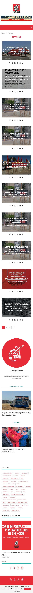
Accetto (28, 589)
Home (3, 33)
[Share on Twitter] (15, 63)
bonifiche (13, 481)
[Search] (31, 27)
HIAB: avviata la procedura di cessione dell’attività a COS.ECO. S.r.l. (16, 79)
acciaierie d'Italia (7, 473)
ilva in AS (18, 491)
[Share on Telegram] (20, 63)
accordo (17, 473)
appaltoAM (5, 478)
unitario (20, 507)
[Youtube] (18, 579)
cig (9, 483)
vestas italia (6, 510)
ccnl (4, 483)
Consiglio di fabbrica (8, 486)
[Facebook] (10, 579)
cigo (13, 483)
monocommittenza (22, 502)
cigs (18, 483)
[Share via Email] (23, 63)
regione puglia (15, 505)
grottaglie (5, 491)
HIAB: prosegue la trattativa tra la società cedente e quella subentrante (16, 165)
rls (22, 505)
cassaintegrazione (23, 481)
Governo (23, 489)
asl (22, 478)
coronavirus (19, 486)
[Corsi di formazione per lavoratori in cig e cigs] (16, 535)
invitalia (5, 497)
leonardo (12, 497)
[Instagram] (14, 579)
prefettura (6, 505)
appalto (23, 475)
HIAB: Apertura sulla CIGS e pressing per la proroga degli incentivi (17, 136)
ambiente (15, 475)
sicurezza (12, 507)
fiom (17, 489)
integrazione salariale (17, 494)
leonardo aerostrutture (9, 499)
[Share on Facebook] (12, 63)
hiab (12, 491)
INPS (24, 491)
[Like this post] (10, 63)
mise (4, 502)
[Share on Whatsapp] (18, 63)
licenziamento (22, 499)
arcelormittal (15, 478)
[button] (4, 403)
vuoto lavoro (15, 510)
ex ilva (11, 489)
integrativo (6, 494)
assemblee (5, 481)
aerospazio (24, 473)
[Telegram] (22, 579)
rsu (27, 505)
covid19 (28, 486)
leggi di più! (17, 591)
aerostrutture (7, 475)
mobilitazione (11, 502)
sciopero (5, 507)
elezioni (5, 489)
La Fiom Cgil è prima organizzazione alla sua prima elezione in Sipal (16, 279)
